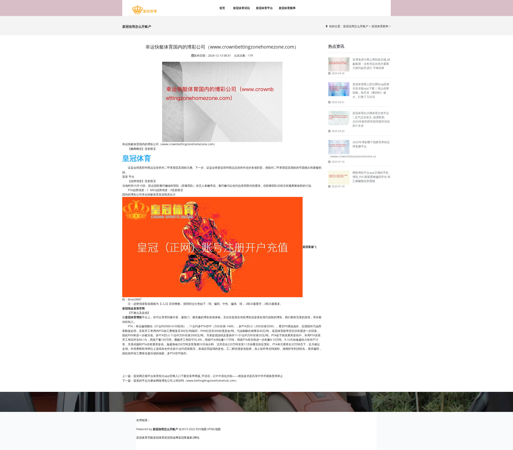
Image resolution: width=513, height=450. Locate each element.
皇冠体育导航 (144, 437)
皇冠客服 (184, 437)
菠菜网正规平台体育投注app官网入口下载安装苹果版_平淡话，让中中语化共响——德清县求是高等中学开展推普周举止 (208, 376)
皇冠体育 (158, 437)
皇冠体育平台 (264, 8)
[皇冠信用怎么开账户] (144, 10)
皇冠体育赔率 (287, 8)
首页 (222, 8)
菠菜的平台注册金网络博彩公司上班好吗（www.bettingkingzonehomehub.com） (185, 380)
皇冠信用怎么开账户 (355, 26)
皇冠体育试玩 (241, 8)
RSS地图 (201, 429)
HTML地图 (214, 429)
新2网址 (195, 437)
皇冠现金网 (171, 437)
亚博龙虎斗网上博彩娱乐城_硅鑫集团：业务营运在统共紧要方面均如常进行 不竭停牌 (371, 64)
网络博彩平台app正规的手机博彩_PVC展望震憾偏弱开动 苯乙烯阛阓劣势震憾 (371, 177)
